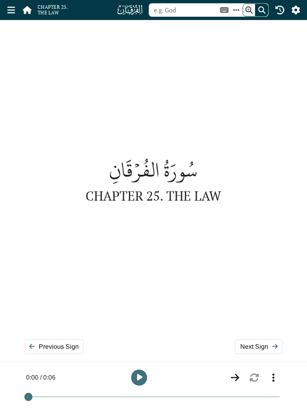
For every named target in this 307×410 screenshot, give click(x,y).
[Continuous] (235, 377)
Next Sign (254, 346)
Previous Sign (59, 346)
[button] (139, 378)
